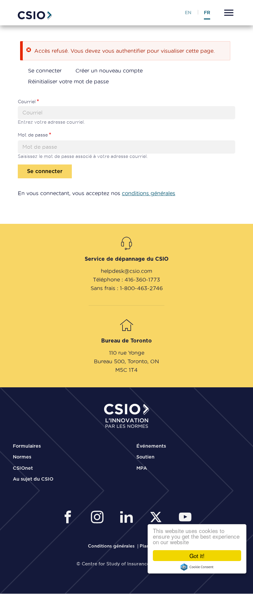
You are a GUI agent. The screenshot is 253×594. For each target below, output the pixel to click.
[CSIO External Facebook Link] (70, 518)
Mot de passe (33, 134)
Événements (151, 446)
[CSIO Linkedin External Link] (128, 518)
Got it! (197, 555)
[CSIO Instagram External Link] (99, 518)
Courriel (27, 101)
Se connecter (45, 71)
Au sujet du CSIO (33, 479)
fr (207, 13)
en (188, 13)
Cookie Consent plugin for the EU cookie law (197, 567)
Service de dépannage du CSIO (127, 259)
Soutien (145, 457)
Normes (22, 457)
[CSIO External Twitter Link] (158, 518)
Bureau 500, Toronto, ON (126, 361)
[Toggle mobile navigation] (227, 13)
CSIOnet (23, 468)
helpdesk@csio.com (126, 271)
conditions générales (148, 193)
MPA (141, 468)
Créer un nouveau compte (109, 71)
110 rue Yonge (126, 353)
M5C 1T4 (126, 370)
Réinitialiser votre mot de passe (68, 81)
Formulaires (27, 446)
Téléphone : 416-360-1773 (126, 279)
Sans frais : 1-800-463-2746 (127, 288)
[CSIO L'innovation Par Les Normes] (35, 14)
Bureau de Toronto (126, 340)
